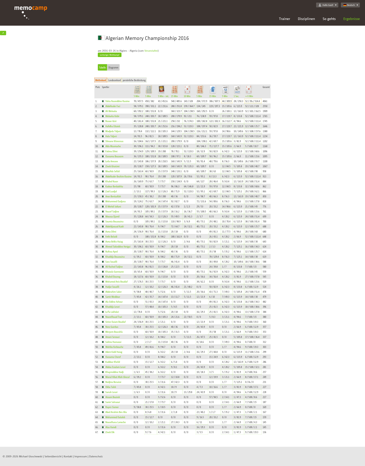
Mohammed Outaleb (115, 417)
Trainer (284, 18)
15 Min (174, 96)
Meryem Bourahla (114, 331)
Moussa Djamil (112, 216)
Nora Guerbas (112, 326)
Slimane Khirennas (114, 141)
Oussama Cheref (113, 356)
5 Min (136, 96)
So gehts (329, 18)
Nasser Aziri (111, 121)
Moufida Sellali (113, 171)
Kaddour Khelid (113, 361)
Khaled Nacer (112, 181)
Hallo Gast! (328, 5)
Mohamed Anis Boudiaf (117, 281)
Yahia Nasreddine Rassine (118, 101)
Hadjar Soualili (112, 286)
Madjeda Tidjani (113, 131)
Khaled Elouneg (113, 276)
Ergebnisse (351, 18)
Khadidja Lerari (113, 306)
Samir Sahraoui (113, 402)
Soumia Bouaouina (114, 221)
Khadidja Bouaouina (115, 256)
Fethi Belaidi (111, 236)
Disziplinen (306, 18)
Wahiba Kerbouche (114, 346)
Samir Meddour (113, 296)
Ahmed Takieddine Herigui (118, 246)
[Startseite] (31, 16)
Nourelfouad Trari (114, 316)
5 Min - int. (163, 96)
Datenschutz (96, 456)
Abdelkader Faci (113, 106)
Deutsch (351, 5)
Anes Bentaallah (113, 196)
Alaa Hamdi (111, 427)
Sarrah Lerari (111, 392)
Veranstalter (151, 50)
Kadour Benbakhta (114, 186)
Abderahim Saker (114, 291)
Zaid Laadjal (111, 191)
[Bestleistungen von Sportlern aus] (104, 101)
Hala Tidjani (111, 136)
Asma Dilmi (111, 231)
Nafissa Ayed (112, 251)
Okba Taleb (111, 386)
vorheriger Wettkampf (109, 55)
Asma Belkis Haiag (114, 241)
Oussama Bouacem (114, 156)
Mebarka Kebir (112, 116)
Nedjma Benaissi (113, 381)
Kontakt (68, 456)
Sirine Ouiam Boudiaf (116, 321)
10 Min (187, 96)
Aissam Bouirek (113, 397)
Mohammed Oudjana (116, 201)
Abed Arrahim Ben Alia (116, 412)
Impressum (80, 456)
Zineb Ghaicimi (112, 166)
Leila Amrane (112, 161)
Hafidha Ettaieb (113, 126)
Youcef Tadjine (112, 211)
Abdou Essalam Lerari (115, 366)
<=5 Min (249, 96)
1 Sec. (236, 96)
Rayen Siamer (112, 407)
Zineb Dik (110, 432)
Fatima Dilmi (111, 151)
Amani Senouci (113, 336)
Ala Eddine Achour (114, 301)
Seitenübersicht (53, 456)
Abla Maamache (113, 146)
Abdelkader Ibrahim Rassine (119, 176)
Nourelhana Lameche (116, 422)
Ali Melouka (111, 111)
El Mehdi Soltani (113, 206)
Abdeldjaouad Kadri (115, 226)
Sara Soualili (111, 261)
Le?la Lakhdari (112, 311)
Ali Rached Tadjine (114, 266)
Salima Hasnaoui (113, 341)
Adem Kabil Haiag (114, 351)
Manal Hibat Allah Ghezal (118, 376)
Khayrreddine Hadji (115, 371)
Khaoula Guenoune (115, 271)
